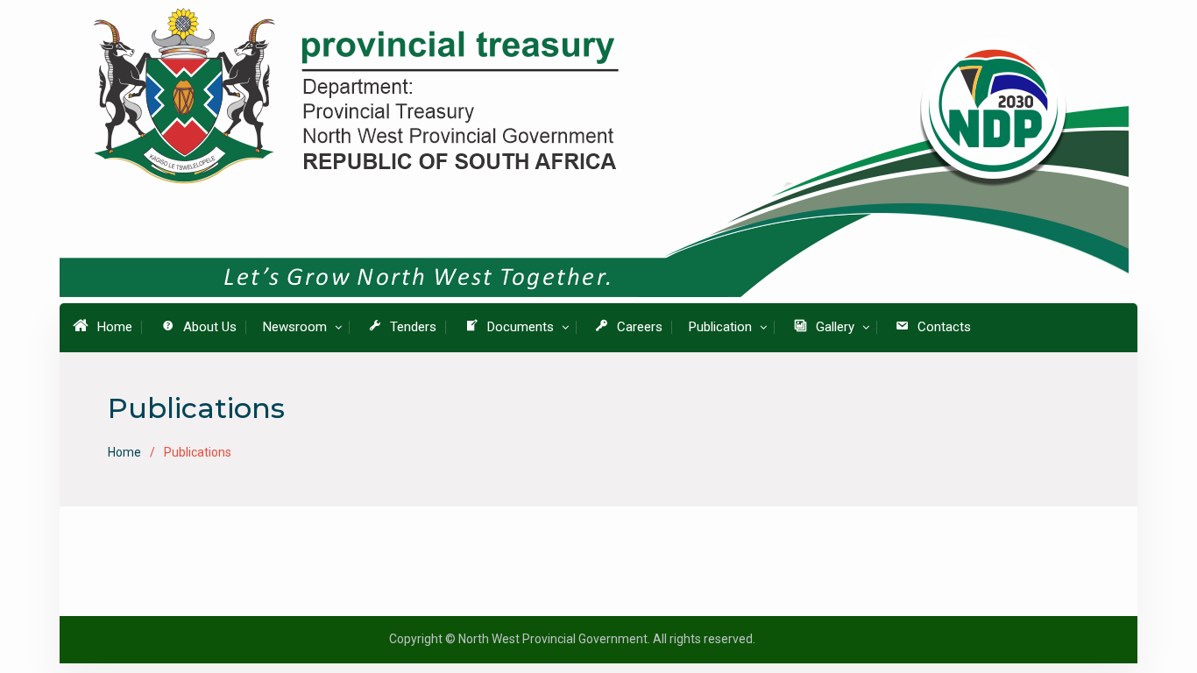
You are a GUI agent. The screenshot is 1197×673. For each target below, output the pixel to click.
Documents (520, 327)
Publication (720, 327)
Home (114, 327)
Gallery (835, 327)
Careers (639, 327)
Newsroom (295, 327)
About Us (210, 327)
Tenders (413, 327)
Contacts (944, 327)
